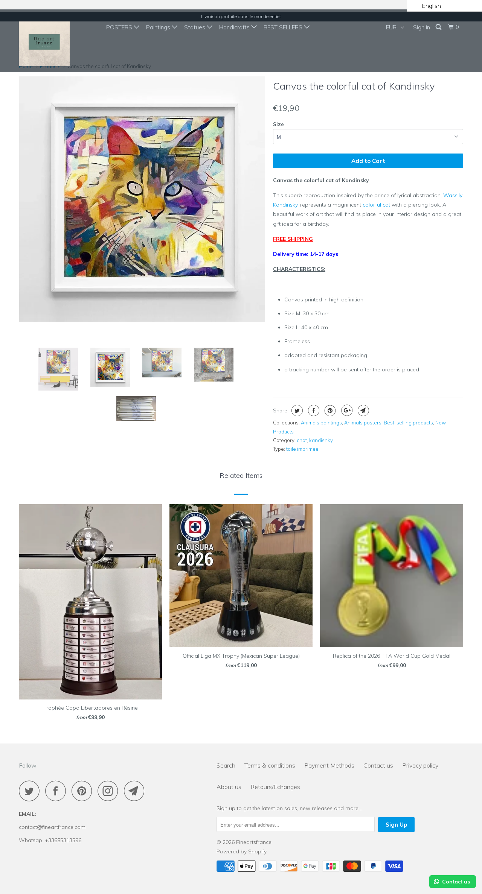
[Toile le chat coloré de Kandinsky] (142, 168)
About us (229, 787)
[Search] (439, 27)
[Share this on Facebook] (312, 410)
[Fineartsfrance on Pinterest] (84, 790)
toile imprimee (302, 449)
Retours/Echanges (275, 787)
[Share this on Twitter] (296, 410)
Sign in (421, 27)
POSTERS (120, 27)
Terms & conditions (269, 765)
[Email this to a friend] (362, 410)
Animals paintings (321, 423)
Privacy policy (420, 765)
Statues (195, 27)
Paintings (159, 27)
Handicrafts (235, 27)
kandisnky (321, 440)
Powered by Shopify (242, 851)
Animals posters (362, 423)
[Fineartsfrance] (57, 40)
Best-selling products (408, 423)
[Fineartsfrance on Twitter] (31, 790)
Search (226, 765)
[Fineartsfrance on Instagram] (110, 790)
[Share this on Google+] (345, 410)
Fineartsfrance (254, 842)
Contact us (378, 765)
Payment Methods (329, 765)
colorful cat (376, 204)
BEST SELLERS (284, 27)
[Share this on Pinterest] (329, 410)
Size (278, 124)
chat (302, 440)
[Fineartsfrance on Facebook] (57, 790)
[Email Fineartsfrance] (136, 790)
